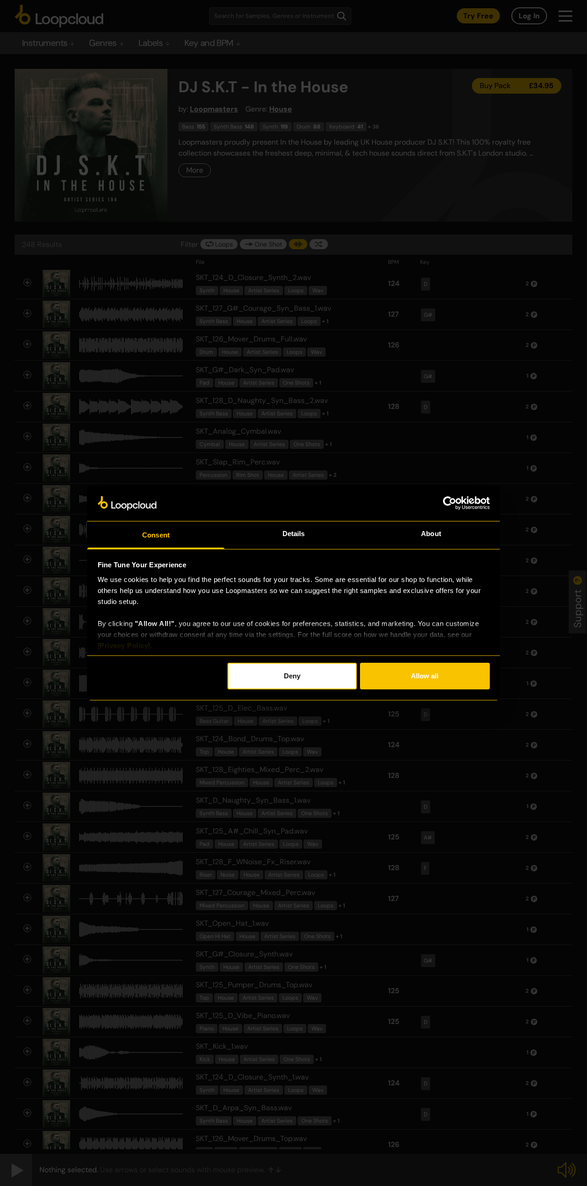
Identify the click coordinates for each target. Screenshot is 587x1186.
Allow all (424, 676)
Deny (292, 676)
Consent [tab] (156, 535)
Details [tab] (293, 533)
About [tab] (431, 533)
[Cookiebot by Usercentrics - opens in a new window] (450, 503)
